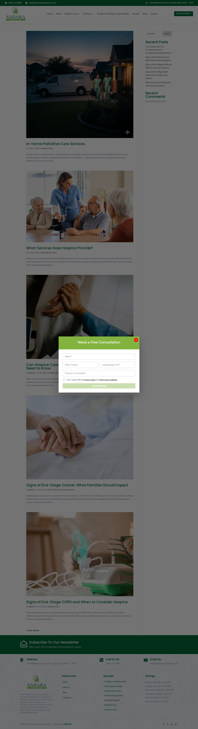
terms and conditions (108, 380)
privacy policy (90, 380)
